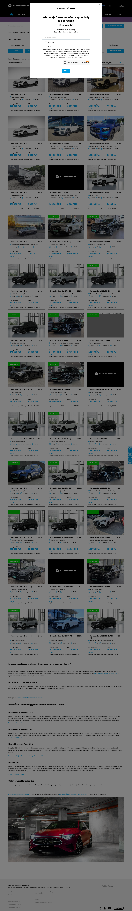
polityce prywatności (77, 57)
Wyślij (66, 71)
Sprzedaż (51, 42)
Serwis (50, 46)
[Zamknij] (99, 4)
